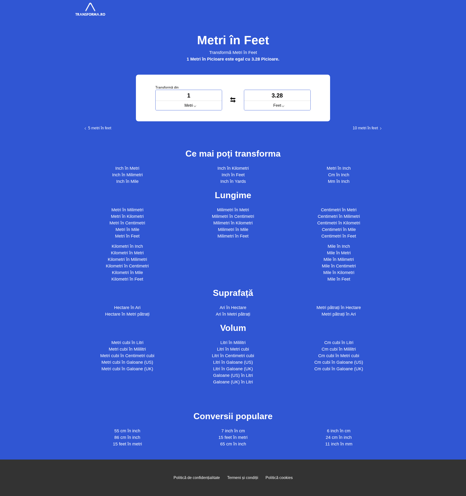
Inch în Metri (127, 168)
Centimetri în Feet (338, 236)
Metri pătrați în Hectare (338, 307)
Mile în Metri (339, 252)
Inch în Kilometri (233, 168)
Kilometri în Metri (127, 252)
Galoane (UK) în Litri (233, 382)
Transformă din (167, 87)
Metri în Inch (339, 168)
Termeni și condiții (242, 478)
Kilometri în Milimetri (127, 259)
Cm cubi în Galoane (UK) (338, 368)
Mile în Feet (338, 279)
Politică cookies (279, 478)
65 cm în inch (233, 444)
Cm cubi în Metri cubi (338, 355)
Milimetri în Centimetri (233, 216)
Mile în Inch (339, 246)
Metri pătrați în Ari (339, 314)
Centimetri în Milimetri (339, 216)
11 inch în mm (338, 444)
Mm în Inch (339, 181)
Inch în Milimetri (127, 174)
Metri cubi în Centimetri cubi (127, 355)
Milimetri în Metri (233, 209)
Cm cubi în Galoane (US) (338, 362)
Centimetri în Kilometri (338, 223)
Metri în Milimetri (127, 209)
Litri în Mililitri (233, 342)
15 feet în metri (127, 444)
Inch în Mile (127, 181)
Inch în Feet (233, 174)
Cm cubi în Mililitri (339, 349)
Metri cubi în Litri (127, 342)
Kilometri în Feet (127, 279)
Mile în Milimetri (339, 259)
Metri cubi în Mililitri (127, 349)
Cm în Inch (338, 174)
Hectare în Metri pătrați (127, 314)
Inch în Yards (233, 181)
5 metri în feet (99, 128)
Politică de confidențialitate (197, 478)
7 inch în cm (233, 430)
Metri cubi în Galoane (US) (127, 362)
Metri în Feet (127, 236)
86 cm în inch (127, 437)
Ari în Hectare (233, 307)
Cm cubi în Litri (338, 342)
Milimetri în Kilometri (233, 223)
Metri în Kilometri (127, 216)
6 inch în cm (338, 430)
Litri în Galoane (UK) (233, 368)
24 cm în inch (339, 437)
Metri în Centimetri (127, 223)
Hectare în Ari (127, 307)
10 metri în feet (365, 128)
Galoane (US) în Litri (233, 375)
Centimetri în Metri (339, 209)
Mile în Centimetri (339, 266)
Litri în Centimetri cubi (233, 355)
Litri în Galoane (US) (233, 362)
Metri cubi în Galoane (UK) (127, 368)
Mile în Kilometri (338, 272)
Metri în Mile (127, 229)
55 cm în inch (127, 430)
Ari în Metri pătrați (233, 314)
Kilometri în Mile (127, 272)
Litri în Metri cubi (233, 349)
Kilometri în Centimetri (127, 266)
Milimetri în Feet (233, 236)
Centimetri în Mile (339, 229)
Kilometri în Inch (127, 246)
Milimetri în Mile (233, 229)
